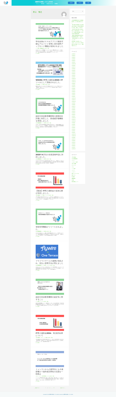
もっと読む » (38, 53)
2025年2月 (73, 62)
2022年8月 (73, 104)
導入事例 (42, 3)
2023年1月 (73, 96)
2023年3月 (73, 93)
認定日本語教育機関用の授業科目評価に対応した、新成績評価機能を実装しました (49, 118)
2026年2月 (73, 57)
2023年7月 (73, 86)
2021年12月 (73, 117)
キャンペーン (74, 165)
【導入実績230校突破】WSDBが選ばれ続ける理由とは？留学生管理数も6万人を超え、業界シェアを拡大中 (78, 26)
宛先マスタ (73, 175)
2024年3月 (73, 73)
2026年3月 (73, 55)
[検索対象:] (78, 11)
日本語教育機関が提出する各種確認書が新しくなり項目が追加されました (77, 22)
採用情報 (56, 3)
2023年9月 (73, 83)
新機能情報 (42, 48)
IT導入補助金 (38, 84)
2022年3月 (73, 112)
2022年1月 (73, 116)
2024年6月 (73, 68)
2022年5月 (73, 109)
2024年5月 (73, 70)
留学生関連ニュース (45, 376)
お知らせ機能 (74, 163)
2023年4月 (73, 91)
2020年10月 (74, 135)
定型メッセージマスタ (75, 173)
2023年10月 (74, 81)
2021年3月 (73, 130)
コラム (42, 337)
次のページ (62, 387)
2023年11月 (73, 80)
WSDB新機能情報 (38, 122)
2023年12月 (74, 78)
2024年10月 (74, 63)
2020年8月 (73, 137)
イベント (73, 160)
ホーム (37, 3)
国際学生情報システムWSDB (44, 2)
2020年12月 (74, 134)
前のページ (36, 387)
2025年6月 (73, 58)
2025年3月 (73, 60)
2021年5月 (73, 127)
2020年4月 (73, 142)
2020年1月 (73, 147)
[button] (71, 3)
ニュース (46, 195)
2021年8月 (73, 124)
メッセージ (73, 171)
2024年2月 (73, 75)
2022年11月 (73, 99)
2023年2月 (73, 94)
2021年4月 (73, 129)
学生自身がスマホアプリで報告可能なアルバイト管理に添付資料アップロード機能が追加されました (49, 43)
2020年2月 (73, 145)
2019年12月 (73, 148)
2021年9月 (73, 122)
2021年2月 (73, 132)
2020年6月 (73, 140)
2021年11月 (73, 119)
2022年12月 (74, 98)
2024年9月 (73, 65)
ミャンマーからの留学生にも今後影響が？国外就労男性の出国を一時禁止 (49, 371)
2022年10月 (74, 101)
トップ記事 (37, 48)
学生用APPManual (50, 3)
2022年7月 (73, 106)
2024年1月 (73, 76)
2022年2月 (73, 114)
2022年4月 (73, 111)
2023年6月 (73, 88)
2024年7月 (73, 67)
